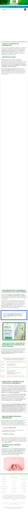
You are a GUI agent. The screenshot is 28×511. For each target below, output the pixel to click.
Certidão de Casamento (8, 434)
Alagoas (4, 477)
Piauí (14, 490)
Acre (4, 475)
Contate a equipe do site (14, 503)
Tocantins (24, 491)
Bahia (4, 483)
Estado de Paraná (3, 6)
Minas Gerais (14, 481)
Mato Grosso (14, 475)
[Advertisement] (14, 26)
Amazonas (4, 481)
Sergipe (24, 489)
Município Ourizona (10, 6)
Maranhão (4, 492)
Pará (14, 482)
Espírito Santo (4, 488)
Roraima (24, 484)
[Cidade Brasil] (14, 2)
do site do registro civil (14, 392)
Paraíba (14, 484)
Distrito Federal (4, 486)
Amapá (4, 479)
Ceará (4, 484)
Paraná (14, 486)
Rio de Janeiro (14, 491)
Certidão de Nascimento (18, 448)
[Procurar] (25, 9)
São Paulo (24, 488)
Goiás (4, 490)
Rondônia (24, 482)
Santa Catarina (24, 486)
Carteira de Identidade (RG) (9, 427)
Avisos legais (5, 503)
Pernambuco (14, 488)
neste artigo (10, 314)
